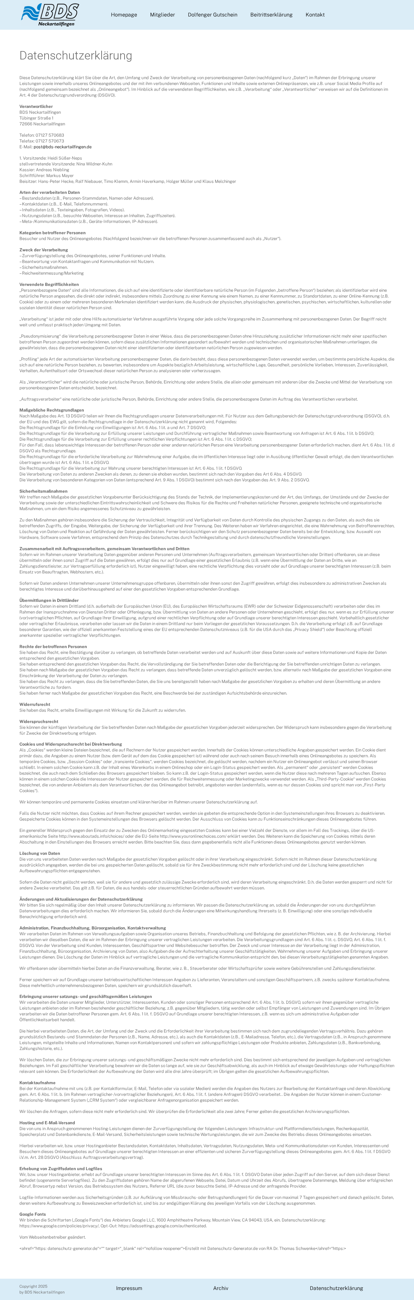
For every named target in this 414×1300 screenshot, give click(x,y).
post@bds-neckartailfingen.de (63, 146)
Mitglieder (162, 15)
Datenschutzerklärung (336, 1288)
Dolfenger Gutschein (212, 15)
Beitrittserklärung (271, 15)
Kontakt (315, 15)
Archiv (220, 1288)
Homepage (124, 15)
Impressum (129, 1288)
